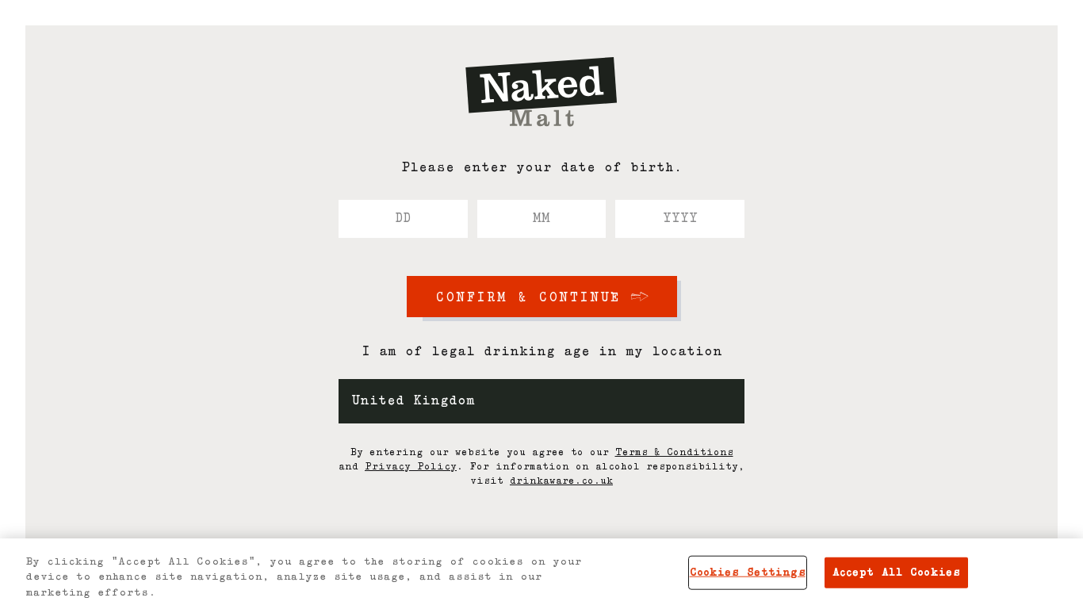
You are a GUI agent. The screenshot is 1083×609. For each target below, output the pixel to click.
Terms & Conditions (674, 453)
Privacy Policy (411, 467)
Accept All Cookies (896, 572)
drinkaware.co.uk (561, 481)
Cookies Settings (748, 572)
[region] (541, 573)
